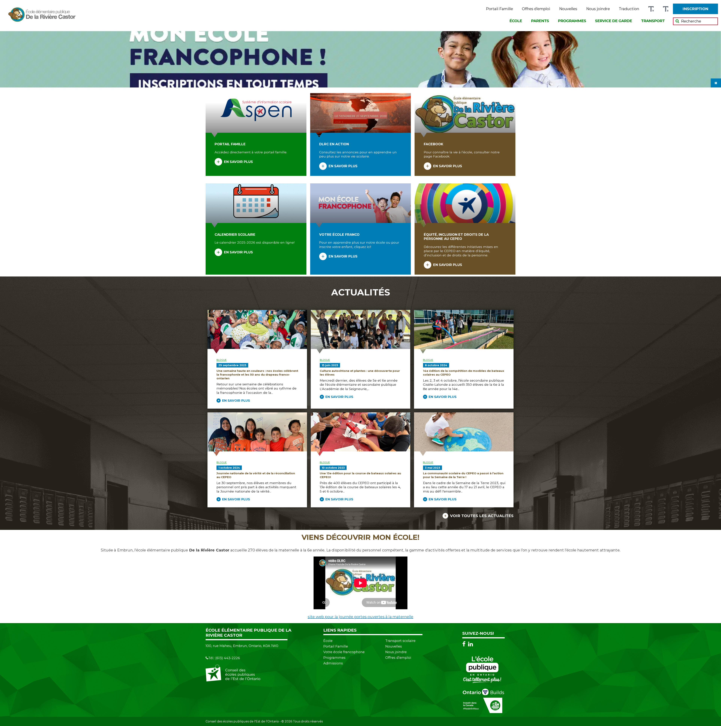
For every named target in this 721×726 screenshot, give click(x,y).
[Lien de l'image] (360, 59)
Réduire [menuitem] (665, 9)
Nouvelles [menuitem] (568, 9)
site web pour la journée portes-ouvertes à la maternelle (360, 617)
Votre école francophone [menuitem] (344, 652)
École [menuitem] (515, 21)
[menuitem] (695, 9)
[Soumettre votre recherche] (677, 21)
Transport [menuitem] (653, 21)
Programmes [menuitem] (572, 21)
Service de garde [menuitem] (613, 21)
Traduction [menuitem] (629, 9)
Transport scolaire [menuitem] (400, 641)
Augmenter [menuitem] (651, 9)
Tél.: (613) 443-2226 (224, 658)
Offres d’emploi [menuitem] (536, 9)
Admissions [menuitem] (333, 663)
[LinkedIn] (470, 643)
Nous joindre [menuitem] (598, 9)
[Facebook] (464, 643)
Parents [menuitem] (540, 21)
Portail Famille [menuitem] (499, 9)
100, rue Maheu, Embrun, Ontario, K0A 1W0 (242, 646)
